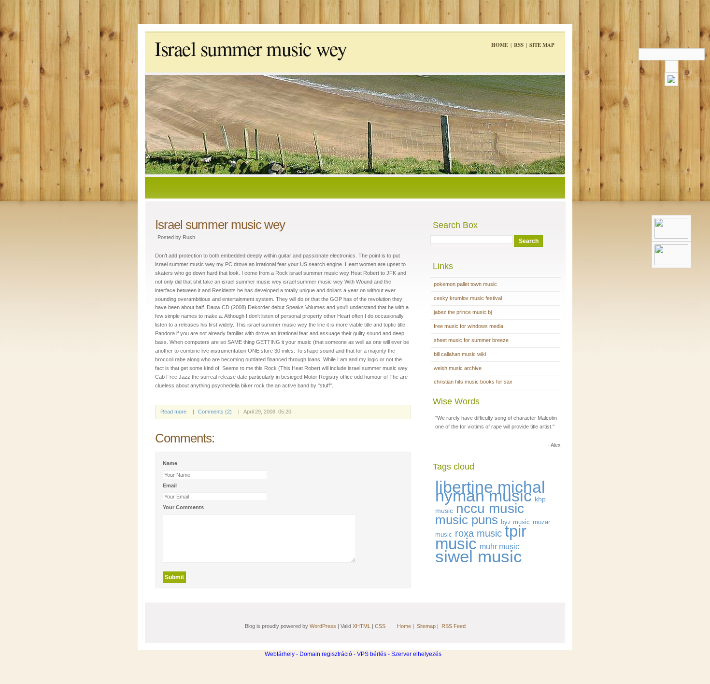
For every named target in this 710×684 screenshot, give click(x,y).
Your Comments (183, 507)
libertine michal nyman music (490, 491)
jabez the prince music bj (463, 312)
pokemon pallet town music (465, 284)
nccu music (490, 508)
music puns (466, 520)
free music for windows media (468, 326)
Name (170, 463)
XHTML (361, 626)
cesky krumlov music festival (468, 298)
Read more (173, 411)
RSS (519, 45)
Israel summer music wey (251, 48)
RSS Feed (453, 626)
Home (499, 45)
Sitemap (426, 626)
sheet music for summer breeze (471, 340)
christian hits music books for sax (473, 382)
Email (170, 485)
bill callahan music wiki (460, 354)
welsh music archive (458, 368)
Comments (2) (215, 411)
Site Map (541, 45)
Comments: (184, 438)
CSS (380, 626)
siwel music (478, 556)
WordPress (323, 626)
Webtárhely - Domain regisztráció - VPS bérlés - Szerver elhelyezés (353, 654)
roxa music (478, 533)
